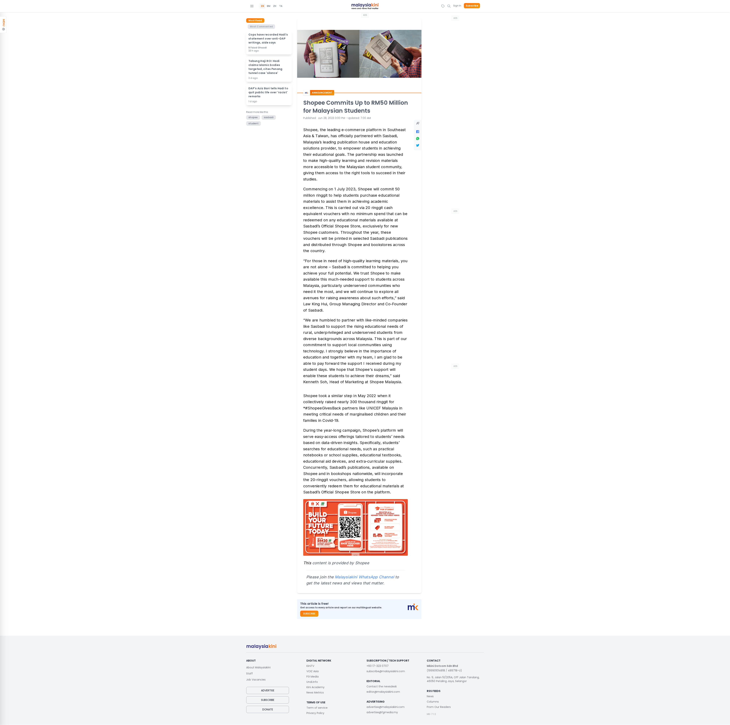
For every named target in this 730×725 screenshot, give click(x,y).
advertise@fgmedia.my (382, 712)
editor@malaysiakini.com (383, 692)
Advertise (267, 690)
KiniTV (310, 666)
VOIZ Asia (312, 671)
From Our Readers (439, 707)
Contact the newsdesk (382, 686)
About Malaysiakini (258, 667)
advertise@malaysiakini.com (386, 707)
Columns (433, 702)
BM (268, 6)
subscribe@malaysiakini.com (386, 671)
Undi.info (312, 682)
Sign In (457, 5)
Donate (267, 709)
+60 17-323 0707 (378, 666)
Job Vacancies (256, 679)
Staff (249, 673)
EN (262, 6)
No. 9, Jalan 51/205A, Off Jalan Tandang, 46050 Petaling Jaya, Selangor (453, 679)
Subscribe (472, 5)
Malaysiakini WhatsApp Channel (364, 577)
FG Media (312, 676)
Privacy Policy (315, 713)
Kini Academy (315, 687)
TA (280, 6)
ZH (274, 6)
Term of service (317, 708)
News (430, 696)
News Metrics (315, 692)
